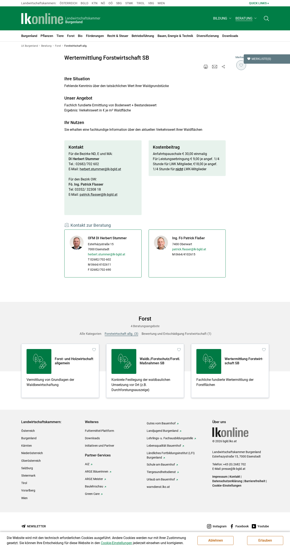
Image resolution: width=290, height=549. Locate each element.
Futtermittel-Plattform (99, 430)
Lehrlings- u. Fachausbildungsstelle (170, 438)
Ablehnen (215, 540)
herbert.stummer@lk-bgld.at (100, 169)
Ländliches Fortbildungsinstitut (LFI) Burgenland (171, 455)
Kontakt (234, 476)
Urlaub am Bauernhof (161, 479)
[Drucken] (205, 66)
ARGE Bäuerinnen (96, 471)
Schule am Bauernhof (161, 464)
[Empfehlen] (214, 66)
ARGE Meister (94, 479)
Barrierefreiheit (254, 481)
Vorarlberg (28, 490)
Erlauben (265, 540)
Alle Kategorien (90, 334)
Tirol (141, 3)
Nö (103, 3)
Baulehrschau (94, 486)
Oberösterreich (31, 460)
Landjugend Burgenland (162, 430)
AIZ (87, 464)
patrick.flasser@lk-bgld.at (98, 195)
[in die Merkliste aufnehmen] (241, 65)
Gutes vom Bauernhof (161, 423)
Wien (161, 3)
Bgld (84, 3)
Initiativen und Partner (99, 445)
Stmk (129, 3)
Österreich (68, 3)
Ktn (94, 3)
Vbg (151, 3)
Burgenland (29, 438)
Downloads (92, 438)
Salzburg (27, 468)
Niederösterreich (32, 453)
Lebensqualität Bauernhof (164, 445)
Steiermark (28, 475)
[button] (222, 18)
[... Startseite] (61, 18)
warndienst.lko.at (158, 486)
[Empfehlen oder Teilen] (223, 66)
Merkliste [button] (261, 59)
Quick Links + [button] (259, 3)
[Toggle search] (266, 18)
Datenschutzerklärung (227, 481)
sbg (119, 3)
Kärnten (26, 445)
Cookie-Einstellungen (226, 485)
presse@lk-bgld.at (233, 468)
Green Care (92, 494)
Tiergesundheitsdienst (161, 472)
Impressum (219, 476)
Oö (110, 3)
